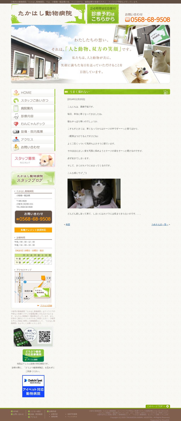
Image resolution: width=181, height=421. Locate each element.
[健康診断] (33, 124)
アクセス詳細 (46, 306)
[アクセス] (33, 139)
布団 (68, 224)
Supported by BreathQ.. (160, 420)
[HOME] (33, 93)
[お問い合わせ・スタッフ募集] (33, 147)
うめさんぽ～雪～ (159, 224)
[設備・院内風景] (33, 132)
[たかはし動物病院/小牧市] (48, 14)
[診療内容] (33, 116)
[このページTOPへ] (158, 406)
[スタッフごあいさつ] (33, 100)
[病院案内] (33, 108)
